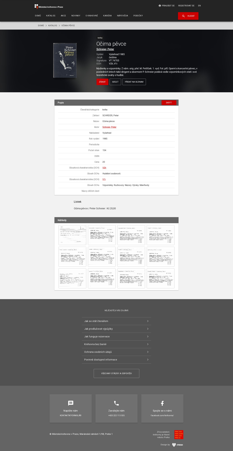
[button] (65, 60)
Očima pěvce (68, 25)
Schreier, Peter (105, 49)
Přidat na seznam (134, 82)
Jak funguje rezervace (97, 336)
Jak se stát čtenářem (96, 321)
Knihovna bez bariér (95, 344)
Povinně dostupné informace (100, 359)
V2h (104, 167)
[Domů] (48, 7)
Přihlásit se (167, 5)
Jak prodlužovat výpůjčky (98, 328)
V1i (104, 179)
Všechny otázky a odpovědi (116, 373)
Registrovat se (186, 6)
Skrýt (169, 103)
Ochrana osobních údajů (98, 351)
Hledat (188, 16)
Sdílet (115, 82)
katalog (52, 25)
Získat (102, 82)
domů (41, 25)
